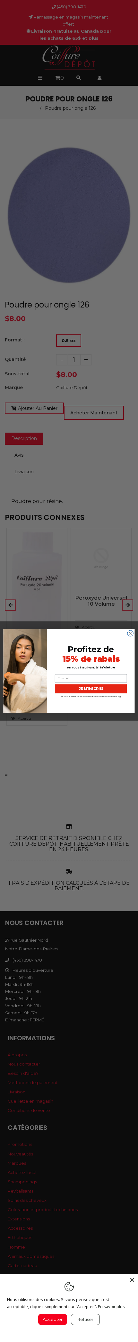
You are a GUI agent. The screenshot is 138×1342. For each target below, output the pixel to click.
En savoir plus (111, 1306)
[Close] (132, 1280)
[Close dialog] (130, 633)
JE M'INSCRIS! (91, 689)
